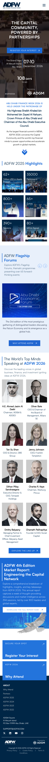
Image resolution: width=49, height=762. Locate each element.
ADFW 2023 (8, 705)
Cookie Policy (28, 750)
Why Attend (8, 689)
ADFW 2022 (8, 710)
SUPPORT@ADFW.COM (13, 729)
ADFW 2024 (8, 702)
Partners (6, 694)
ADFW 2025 (8, 697)
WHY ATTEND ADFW (23, 343)
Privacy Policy (12, 750)
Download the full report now (23, 610)
